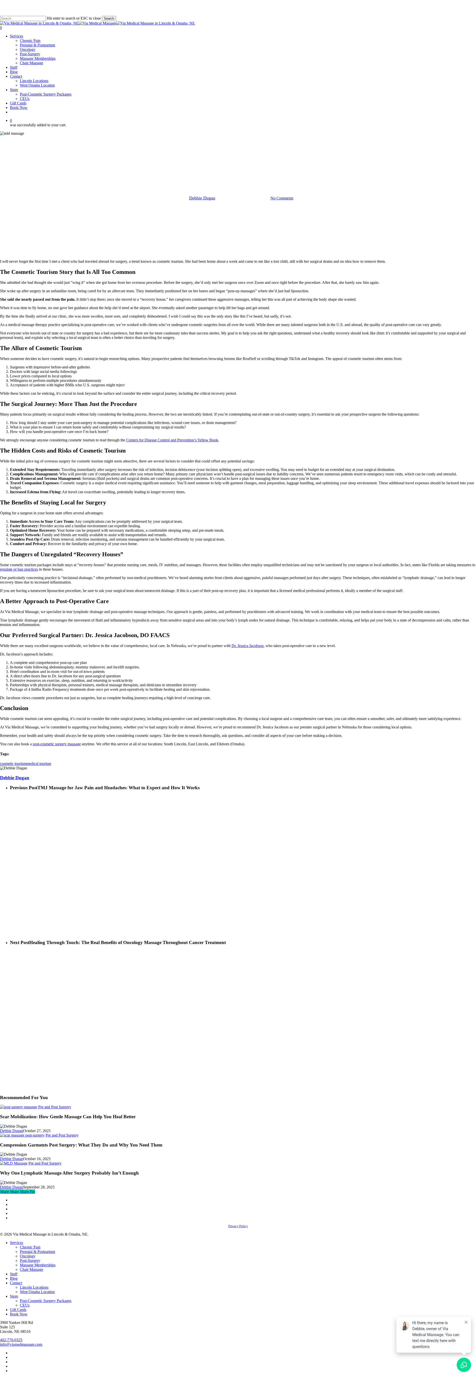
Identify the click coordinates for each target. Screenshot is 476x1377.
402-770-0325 (11, 1340)
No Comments (281, 198)
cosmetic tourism (13, 763)
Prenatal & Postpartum (37, 1251)
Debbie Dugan (202, 198)
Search (109, 18)
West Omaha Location (37, 1292)
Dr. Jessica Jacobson (248, 646)
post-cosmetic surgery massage (57, 744)
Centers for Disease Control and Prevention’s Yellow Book (172, 440)
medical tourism (38, 763)
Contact (16, 1283)
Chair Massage (31, 1269)
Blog (14, 1278)
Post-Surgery (30, 1260)
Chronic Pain (30, 1247)
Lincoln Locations (34, 1287)
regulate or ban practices (19, 569)
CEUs (25, 1305)
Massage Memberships (38, 1265)
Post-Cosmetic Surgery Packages (45, 1301)
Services (16, 1243)
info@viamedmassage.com (21, 1344)
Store (14, 1296)
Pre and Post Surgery (238, 173)
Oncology (27, 1256)
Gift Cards (18, 1310)
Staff (13, 1274)
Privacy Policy (238, 1226)
